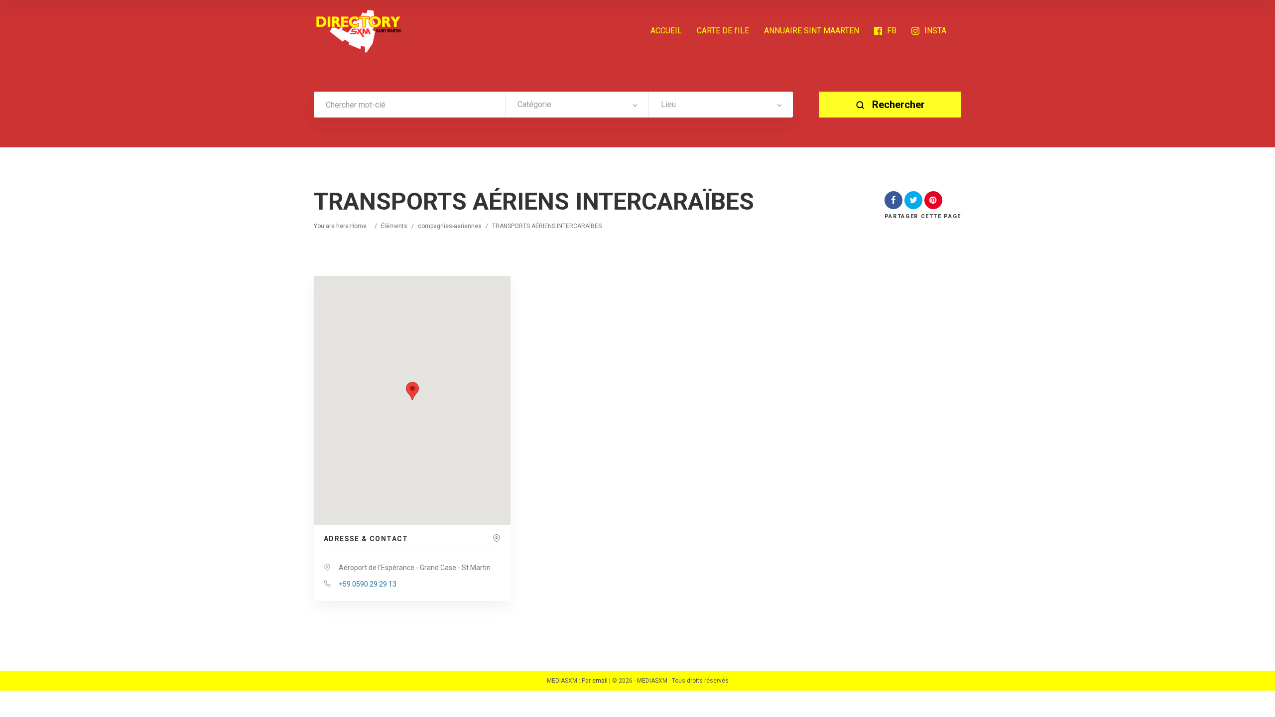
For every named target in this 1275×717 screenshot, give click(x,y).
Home (358, 226)
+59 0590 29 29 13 (367, 584)
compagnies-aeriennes (450, 226)
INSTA (935, 30)
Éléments (394, 226)
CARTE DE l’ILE (723, 30)
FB (891, 30)
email (600, 680)
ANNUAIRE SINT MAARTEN (811, 30)
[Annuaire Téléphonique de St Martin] (358, 30)
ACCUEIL (666, 30)
